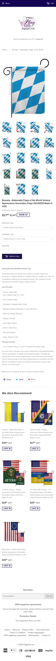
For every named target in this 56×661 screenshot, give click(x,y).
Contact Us (39, 39)
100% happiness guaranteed (15, 635)
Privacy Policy (28, 630)
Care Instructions (43, 630)
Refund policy (33, 635)
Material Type (8, 223)
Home (4, 50)
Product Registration (36, 633)
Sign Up (49, 596)
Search (7, 630)
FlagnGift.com (29, 645)
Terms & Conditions (18, 633)
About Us (16, 630)
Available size (8, 234)
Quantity (5, 246)
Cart (52, 3)
